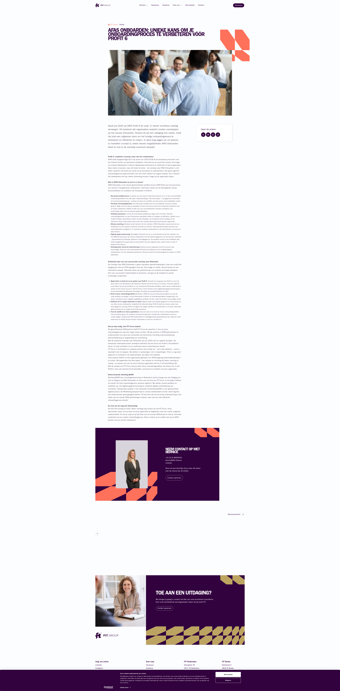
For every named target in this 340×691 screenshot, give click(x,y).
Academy (165, 5)
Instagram (99, 668)
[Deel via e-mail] (208, 134)
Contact (201, 5)
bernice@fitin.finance (173, 460)
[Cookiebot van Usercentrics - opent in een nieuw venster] (108, 687)
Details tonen (124, 687)
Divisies (142, 5)
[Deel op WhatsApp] (213, 134)
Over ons (176, 5)
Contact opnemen (164, 608)
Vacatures (155, 5)
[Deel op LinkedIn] (203, 134)
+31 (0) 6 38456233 (173, 458)
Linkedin (98, 665)
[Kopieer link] (218, 134)
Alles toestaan (228, 674)
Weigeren (228, 680)
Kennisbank (190, 5)
